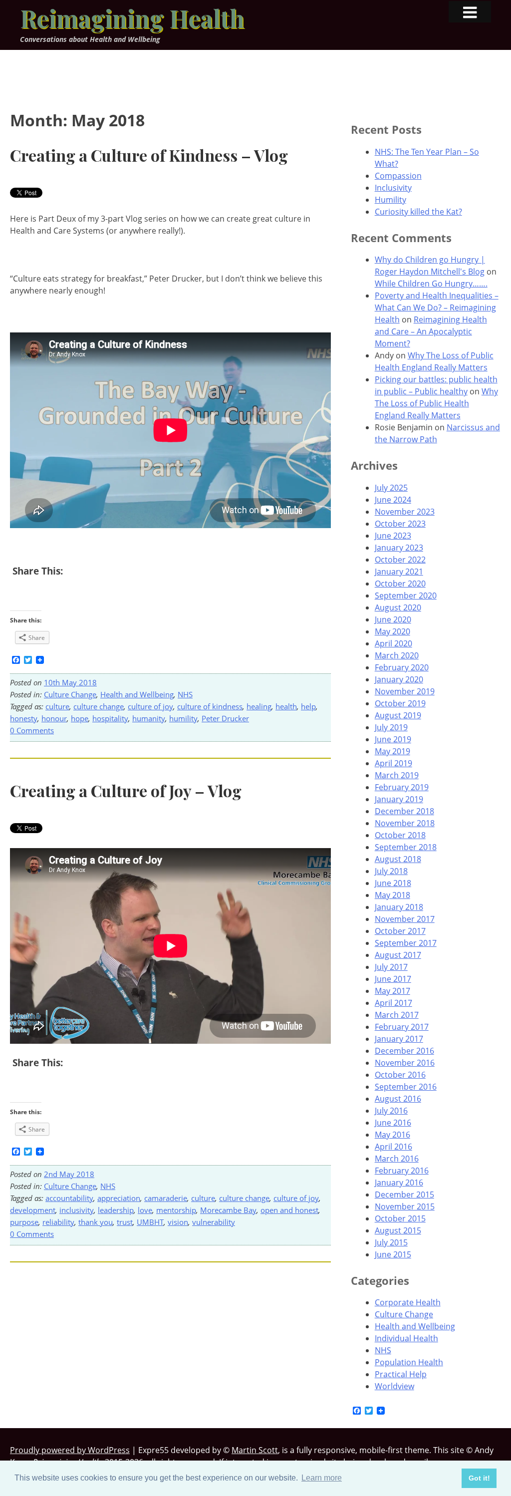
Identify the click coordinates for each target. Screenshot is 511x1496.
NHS (185, 694)
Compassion (398, 175)
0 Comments (32, 730)
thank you (95, 1222)
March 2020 (397, 655)
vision (178, 1222)
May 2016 (392, 1134)
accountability (69, 1198)
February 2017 (402, 1026)
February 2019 (402, 787)
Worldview (394, 1386)
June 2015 (393, 1254)
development (32, 1210)
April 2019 (393, 763)
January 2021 (399, 571)
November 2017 (405, 918)
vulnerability (213, 1222)
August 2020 (398, 607)
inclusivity (76, 1210)
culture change (98, 706)
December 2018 (404, 811)
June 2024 (393, 499)
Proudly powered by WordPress (70, 1450)
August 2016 (398, 1098)
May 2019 (392, 751)
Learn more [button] (321, 1478)
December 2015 (404, 1194)
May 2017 (392, 990)
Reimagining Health (132, 18)
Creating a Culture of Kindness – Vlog (149, 155)
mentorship (176, 1210)
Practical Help (401, 1374)
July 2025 (391, 487)
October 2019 (400, 703)
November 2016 (405, 1062)
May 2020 (392, 631)
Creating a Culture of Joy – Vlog (126, 790)
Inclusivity (393, 187)
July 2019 (391, 727)
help (308, 706)
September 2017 (406, 942)
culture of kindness (210, 706)
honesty (23, 718)
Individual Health (406, 1338)
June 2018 (393, 883)
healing (259, 706)
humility (183, 718)
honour (54, 718)
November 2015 (405, 1206)
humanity (148, 718)
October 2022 (400, 559)
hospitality (110, 718)
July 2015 (391, 1242)
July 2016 (391, 1110)
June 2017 (393, 978)
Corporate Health (408, 1302)
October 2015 (400, 1218)
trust (125, 1222)
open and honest (289, 1210)
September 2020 (406, 595)
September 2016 (406, 1086)
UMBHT (150, 1222)
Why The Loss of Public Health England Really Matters (436, 403)
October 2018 (400, 835)
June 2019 (393, 739)
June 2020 (393, 619)
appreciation (118, 1198)
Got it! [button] (479, 1478)
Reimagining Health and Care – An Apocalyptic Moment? (431, 331)
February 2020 (402, 667)
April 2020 (393, 643)
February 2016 (402, 1170)
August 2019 (398, 715)
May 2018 (392, 895)
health (286, 706)
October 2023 (400, 523)
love (145, 1210)
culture (57, 706)
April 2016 (393, 1146)
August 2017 (398, 954)
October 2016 (400, 1074)
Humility (390, 199)
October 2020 (400, 583)
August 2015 (398, 1230)
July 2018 (391, 871)
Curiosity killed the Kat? (418, 211)
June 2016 (393, 1122)
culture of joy (150, 706)
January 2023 (399, 547)
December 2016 (404, 1050)
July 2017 (391, 966)
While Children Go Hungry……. (431, 283)
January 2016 (399, 1182)
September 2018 (406, 847)
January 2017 (399, 1038)
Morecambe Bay (228, 1210)
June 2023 (393, 535)
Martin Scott (255, 1450)
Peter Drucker (225, 718)
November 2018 (405, 823)
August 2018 (398, 859)
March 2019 (397, 775)
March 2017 (397, 1014)
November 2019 (405, 691)
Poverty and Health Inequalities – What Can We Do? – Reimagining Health (437, 307)
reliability (58, 1222)
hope (79, 718)
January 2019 (399, 799)
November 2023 (405, 511)
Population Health (409, 1362)
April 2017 (393, 1002)
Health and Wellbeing (137, 694)
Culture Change (70, 694)
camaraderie (165, 1198)
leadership (116, 1210)
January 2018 (399, 906)
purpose (24, 1222)
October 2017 (400, 930)
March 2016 (397, 1158)
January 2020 (399, 679)
